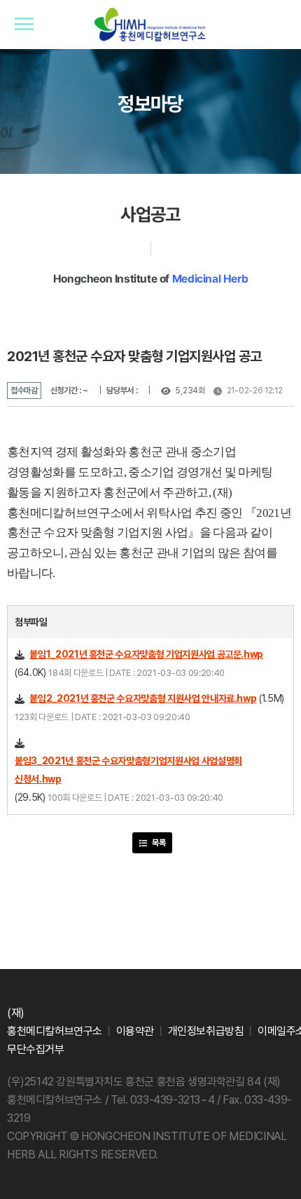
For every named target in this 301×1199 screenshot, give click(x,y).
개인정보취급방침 (206, 1031)
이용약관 (135, 1031)
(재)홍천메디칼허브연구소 (150, 25)
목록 (157, 843)
